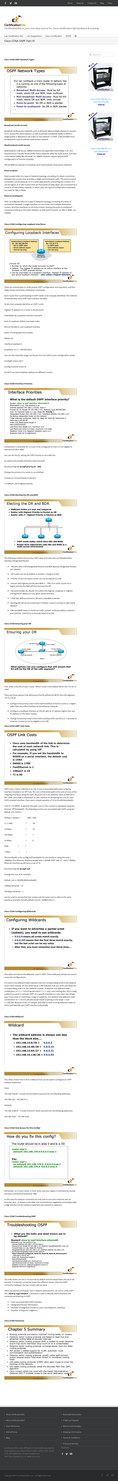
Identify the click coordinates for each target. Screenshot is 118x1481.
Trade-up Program (71, 1420)
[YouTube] (71, 1454)
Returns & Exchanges (72, 1426)
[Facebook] (62, 1454)
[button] (76, 36)
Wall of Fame (11, 1432)
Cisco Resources (13, 1426)
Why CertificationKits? (15, 1420)
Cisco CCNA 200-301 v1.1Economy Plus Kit (101, 100)
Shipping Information (72, 1432)
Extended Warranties (72, 1414)
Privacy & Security (70, 1443)
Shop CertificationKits (15, 1414)
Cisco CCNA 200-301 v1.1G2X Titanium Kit (101, 150)
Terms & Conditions (71, 1437)
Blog (8, 1437)
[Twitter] (67, 1454)
